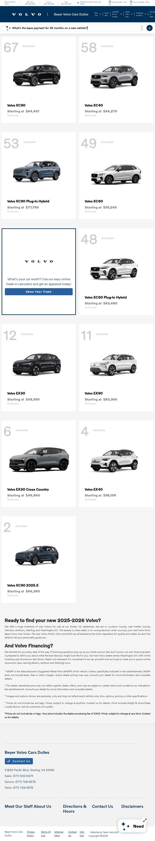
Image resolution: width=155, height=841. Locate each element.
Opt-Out (82, 833)
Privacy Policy (31, 833)
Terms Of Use (46, 833)
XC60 (51, 633)
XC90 (69, 633)
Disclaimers (132, 806)
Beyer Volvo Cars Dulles (17, 633)
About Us (42, 806)
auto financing (136, 651)
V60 (58, 633)
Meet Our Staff (19, 806)
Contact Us (21, 761)
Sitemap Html (58, 833)
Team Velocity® (111, 832)
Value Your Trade (39, 291)
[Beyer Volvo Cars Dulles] (48, 14)
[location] (78, 3)
